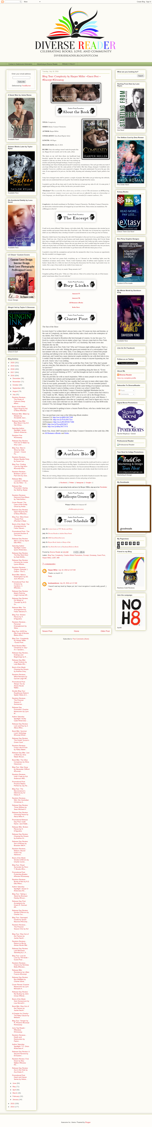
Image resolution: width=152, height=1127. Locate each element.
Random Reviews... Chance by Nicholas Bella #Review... (20, 965)
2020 (13, 363)
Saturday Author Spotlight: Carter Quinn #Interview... (20, 548)
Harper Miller (46, 558)
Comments (124, 394)
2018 (13, 369)
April (14, 1090)
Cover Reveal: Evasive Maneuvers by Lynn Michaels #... (20, 987)
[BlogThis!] (77, 552)
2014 (13, 1107)
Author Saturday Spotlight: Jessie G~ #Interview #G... (20, 889)
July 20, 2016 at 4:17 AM (68, 583)
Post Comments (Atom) (81, 639)
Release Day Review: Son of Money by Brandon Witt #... (20, 843)
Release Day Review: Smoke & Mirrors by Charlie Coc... (20, 912)
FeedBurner (26, 86)
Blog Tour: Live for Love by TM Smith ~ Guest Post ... (20, 958)
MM (58, 558)
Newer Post (47, 631)
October (16, 385)
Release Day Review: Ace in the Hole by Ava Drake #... (20, 1070)
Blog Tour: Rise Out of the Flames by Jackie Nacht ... (20, 936)
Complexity (59, 555)
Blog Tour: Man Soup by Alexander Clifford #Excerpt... (20, 769)
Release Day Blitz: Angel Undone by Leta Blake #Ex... (19, 662)
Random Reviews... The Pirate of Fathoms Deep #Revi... (19, 400)
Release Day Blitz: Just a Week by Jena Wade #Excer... (20, 755)
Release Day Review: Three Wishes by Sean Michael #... (20, 807)
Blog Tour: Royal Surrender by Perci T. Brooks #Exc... (20, 867)
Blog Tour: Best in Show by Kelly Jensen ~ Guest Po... (19, 451)
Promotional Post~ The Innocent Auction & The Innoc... (20, 533)
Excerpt (86, 555)
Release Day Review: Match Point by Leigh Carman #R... (20, 593)
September (17, 388)
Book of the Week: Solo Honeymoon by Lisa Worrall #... (20, 1001)
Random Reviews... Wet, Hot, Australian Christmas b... (20, 800)
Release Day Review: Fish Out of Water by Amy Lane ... (20, 443)
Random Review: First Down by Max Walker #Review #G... (20, 1062)
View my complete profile (126, 378)
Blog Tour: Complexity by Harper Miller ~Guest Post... (20, 640)
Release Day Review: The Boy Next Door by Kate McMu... (20, 555)
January (16, 1099)
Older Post (105, 631)
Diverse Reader (126, 375)
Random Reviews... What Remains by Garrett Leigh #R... (20, 676)
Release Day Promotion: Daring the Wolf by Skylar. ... (20, 489)
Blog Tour (51, 555)
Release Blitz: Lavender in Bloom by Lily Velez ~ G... (20, 481)
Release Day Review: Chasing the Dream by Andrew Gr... (20, 836)
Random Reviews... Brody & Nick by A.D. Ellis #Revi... (20, 881)
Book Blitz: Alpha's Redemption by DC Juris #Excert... (20, 577)
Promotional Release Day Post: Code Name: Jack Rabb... (20, 822)
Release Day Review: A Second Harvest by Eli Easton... (20, 1054)
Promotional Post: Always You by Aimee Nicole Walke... (18, 685)
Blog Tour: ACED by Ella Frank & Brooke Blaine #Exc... (20, 633)
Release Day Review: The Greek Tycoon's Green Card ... (20, 740)
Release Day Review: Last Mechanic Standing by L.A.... (20, 950)
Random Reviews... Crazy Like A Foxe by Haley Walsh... (19, 748)
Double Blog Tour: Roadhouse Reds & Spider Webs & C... (20, 693)
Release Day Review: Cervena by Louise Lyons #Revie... (20, 562)
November (17, 382)
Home (76, 631)
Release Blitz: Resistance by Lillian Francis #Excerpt (20, 972)
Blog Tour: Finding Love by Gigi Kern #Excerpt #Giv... (19, 466)
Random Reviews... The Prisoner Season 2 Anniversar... (19, 701)
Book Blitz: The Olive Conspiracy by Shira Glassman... (20, 762)
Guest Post (101, 555)
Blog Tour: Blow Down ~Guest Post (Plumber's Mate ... (20, 519)
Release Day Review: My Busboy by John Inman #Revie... (20, 994)
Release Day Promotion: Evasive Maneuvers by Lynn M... (20, 710)
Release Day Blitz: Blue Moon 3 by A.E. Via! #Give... (20, 423)
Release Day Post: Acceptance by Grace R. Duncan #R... (19, 904)
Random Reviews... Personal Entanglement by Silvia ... (19, 625)
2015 (13, 1103)
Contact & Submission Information (20, 64)
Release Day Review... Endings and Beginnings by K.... (20, 655)
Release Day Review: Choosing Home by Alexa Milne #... (20, 814)
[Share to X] (79, 552)
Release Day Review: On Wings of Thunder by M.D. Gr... (20, 601)
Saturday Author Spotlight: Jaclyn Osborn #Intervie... (20, 430)
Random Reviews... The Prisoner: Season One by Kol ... (20, 928)
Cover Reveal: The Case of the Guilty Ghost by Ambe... (19, 504)
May (14, 1087)
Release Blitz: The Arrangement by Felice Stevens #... (20, 609)
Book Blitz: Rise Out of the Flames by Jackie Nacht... (20, 1008)
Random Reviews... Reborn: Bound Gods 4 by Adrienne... (19, 852)
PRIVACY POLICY (68, 64)
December (17, 378)
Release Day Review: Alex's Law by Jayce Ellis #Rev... (20, 541)
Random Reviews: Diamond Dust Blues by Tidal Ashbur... (20, 497)
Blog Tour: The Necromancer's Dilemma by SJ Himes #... (18, 792)
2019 (13, 366)
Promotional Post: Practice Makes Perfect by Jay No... (20, 784)
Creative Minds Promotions (73, 555)
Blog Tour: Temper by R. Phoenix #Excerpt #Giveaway (20, 1023)
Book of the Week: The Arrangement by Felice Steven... (20, 526)
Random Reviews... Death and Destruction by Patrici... (19, 1038)
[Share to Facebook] (81, 552)
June (15, 1083)
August (15, 391)
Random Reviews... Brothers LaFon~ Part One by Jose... (20, 474)
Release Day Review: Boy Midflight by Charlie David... (20, 979)
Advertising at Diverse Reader (47, 64)
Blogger (87, 1122)
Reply (50, 576)
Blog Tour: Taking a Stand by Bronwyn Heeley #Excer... (20, 896)
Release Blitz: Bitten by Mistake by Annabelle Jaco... (20, 416)
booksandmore (53, 583)
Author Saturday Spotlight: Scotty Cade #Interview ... (20, 719)
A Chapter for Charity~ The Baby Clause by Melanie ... (20, 1015)
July (14, 394)
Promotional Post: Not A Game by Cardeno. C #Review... (20, 585)
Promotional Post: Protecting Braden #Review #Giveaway (20, 874)
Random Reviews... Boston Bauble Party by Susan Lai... (20, 459)
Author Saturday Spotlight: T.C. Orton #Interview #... (20, 1046)
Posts (122, 390)
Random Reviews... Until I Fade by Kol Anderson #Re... (20, 776)
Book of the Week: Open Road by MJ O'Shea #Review (20, 409)
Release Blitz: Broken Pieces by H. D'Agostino (20, 829)
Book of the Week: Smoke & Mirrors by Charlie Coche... (20, 860)
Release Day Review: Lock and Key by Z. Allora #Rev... (20, 726)
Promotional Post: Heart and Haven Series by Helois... (19, 1077)
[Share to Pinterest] (83, 552)
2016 (13, 375)
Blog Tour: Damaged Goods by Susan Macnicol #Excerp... (20, 920)
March (15, 1093)
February (16, 1096)
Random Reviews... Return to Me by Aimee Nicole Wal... (20, 943)
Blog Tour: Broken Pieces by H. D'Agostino (19, 617)
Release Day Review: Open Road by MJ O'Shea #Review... (20, 512)
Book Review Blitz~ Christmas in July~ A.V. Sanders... (20, 648)
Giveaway (93, 555)
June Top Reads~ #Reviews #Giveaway (18, 1030)
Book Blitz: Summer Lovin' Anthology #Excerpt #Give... (19, 733)
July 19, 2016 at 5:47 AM (67, 570)
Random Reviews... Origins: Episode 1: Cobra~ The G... (20, 569)
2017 (13, 372)
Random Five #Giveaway (17, 436)
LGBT (54, 558)
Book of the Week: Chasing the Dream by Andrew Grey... (20, 669)
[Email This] (74, 552)
